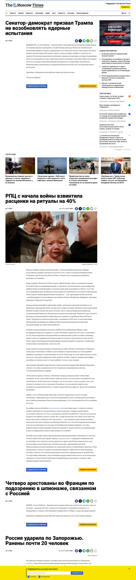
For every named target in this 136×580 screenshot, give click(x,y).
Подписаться (68, 301)
